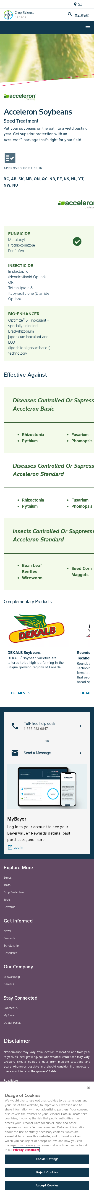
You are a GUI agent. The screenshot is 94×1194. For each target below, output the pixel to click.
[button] (47, 726)
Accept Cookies (47, 1185)
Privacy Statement (26, 1150)
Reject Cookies (47, 1172)
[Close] (89, 1088)
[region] (47, 1138)
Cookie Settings (47, 1159)
